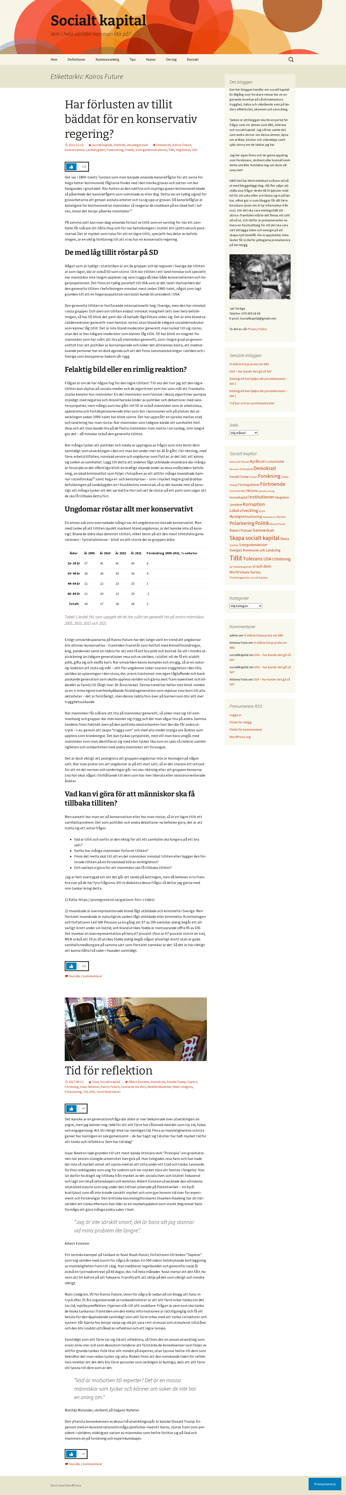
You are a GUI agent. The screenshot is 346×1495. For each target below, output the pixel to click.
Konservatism (74, 150)
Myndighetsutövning (245, 516)
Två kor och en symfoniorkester (251, 403)
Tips (132, 59)
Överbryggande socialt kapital (248, 577)
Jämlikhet (235, 504)
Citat (95, 1082)
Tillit (171, 150)
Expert (192, 1082)
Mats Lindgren (183, 1087)
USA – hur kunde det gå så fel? (250, 371)
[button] (336, 6)
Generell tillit (237, 491)
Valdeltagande (242, 566)
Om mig (171, 59)
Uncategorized (137, 145)
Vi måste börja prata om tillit (249, 364)
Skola (284, 538)
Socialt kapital (102, 145)
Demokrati (163, 145)
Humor (151, 59)
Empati (253, 476)
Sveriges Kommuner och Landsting (255, 550)
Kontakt (193, 59)
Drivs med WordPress (66, 1485)
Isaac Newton (89, 1087)
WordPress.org (240, 737)
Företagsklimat (248, 484)
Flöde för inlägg (240, 722)
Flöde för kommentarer (245, 729)
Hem (54, 59)
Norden (281, 517)
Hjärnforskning (266, 491)
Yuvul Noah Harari (109, 1092)
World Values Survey (245, 572)
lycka (262, 511)
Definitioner (76, 59)
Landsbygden (95, 150)
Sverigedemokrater (253, 545)
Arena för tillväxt (239, 461)
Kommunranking (107, 59)
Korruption (254, 504)
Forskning (72, 1087)
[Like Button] (71, 166)
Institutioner (261, 497)
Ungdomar (183, 150)
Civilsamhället (275, 461)
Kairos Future (182, 145)
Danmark (234, 469)
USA (194, 150)
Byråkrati (258, 461)
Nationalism (269, 517)
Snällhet (233, 545)
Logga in (235, 715)
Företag (233, 484)
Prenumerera (325, 1484)
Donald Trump (176, 1082)
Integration (282, 497)
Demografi (246, 469)
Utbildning (281, 559)
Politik (129, 150)
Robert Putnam (240, 530)
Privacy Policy (257, 329)
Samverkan (263, 530)
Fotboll (285, 476)
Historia (252, 490)
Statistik (119, 145)
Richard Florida (278, 524)
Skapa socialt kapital (254, 538)
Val (231, 566)
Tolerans (253, 558)
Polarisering (115, 150)
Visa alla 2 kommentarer (85, 976)
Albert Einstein (139, 1082)
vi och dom (262, 566)
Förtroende (272, 484)
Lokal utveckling (243, 510)
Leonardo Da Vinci (133, 1087)
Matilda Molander (159, 1087)
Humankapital (238, 497)
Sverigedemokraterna (151, 150)
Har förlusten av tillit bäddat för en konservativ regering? (131, 119)
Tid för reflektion (109, 1071)
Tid (85, 1092)
